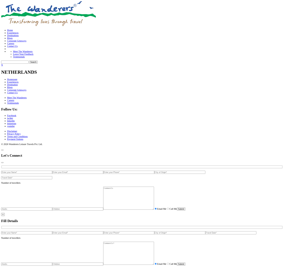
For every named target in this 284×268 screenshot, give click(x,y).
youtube (11, 126)
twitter (10, 118)
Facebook (11, 115)
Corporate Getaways (16, 41)
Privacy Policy (14, 134)
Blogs (10, 38)
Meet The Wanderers (23, 51)
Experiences (12, 33)
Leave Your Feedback (23, 54)
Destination (12, 84)
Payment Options (15, 139)
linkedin (11, 121)
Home (10, 30)
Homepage (12, 79)
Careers (10, 43)
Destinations (13, 35)
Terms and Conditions (17, 136)
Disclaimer (12, 131)
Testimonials (19, 57)
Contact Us (12, 46)
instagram (11, 123)
